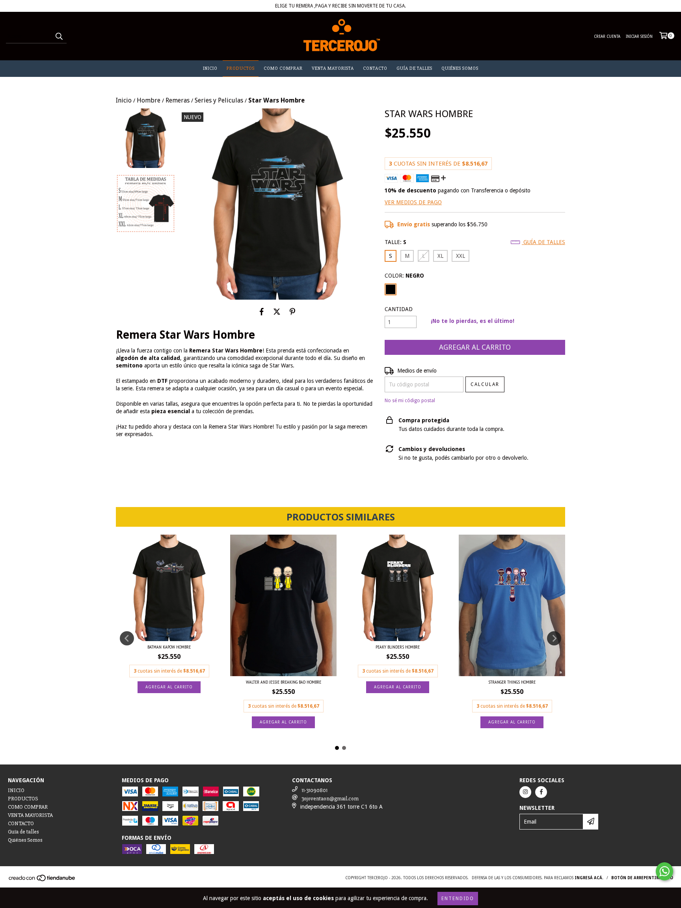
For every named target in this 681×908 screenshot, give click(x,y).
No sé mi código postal (410, 400)
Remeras (178, 100)
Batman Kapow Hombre (169, 647)
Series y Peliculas (219, 100)
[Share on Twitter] (277, 311)
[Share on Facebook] (262, 311)
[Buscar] (59, 36)
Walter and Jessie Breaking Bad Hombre (283, 682)
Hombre (148, 100)
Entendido (457, 898)
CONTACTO (375, 68)
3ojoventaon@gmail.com (330, 798)
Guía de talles (414, 68)
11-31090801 (314, 790)
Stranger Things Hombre (512, 682)
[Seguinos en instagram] (525, 792)
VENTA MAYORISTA (333, 68)
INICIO (210, 68)
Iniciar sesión (639, 36)
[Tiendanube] (42, 880)
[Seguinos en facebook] (541, 792)
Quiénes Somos (459, 68)
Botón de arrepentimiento (642, 878)
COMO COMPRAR (283, 68)
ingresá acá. (589, 878)
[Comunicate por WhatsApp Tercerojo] (664, 871)
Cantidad (399, 309)
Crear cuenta (607, 36)
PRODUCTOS (241, 68)
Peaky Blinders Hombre (398, 647)
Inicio (124, 100)
